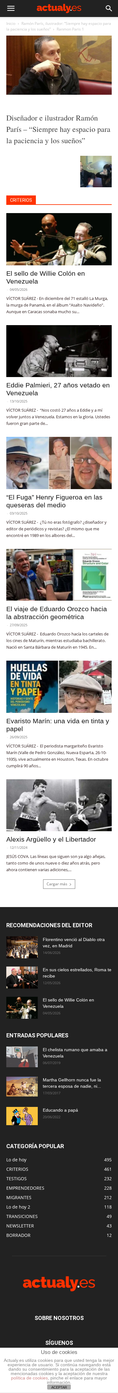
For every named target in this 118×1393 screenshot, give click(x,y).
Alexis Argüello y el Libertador (51, 839)
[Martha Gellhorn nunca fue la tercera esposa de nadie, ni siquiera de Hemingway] (22, 1087)
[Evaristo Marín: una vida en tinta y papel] (59, 687)
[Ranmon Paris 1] (59, 93)
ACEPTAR (59, 1387)
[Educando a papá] (22, 1116)
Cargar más (57, 884)
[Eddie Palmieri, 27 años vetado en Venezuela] (59, 351)
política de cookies (29, 1377)
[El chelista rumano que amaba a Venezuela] (22, 1056)
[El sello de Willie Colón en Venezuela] (59, 239)
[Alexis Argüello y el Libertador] (59, 805)
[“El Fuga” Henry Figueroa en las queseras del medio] (59, 463)
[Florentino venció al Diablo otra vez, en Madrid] (22, 947)
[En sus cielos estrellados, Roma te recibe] (22, 978)
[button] (11, 8)
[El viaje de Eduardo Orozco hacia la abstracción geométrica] (59, 575)
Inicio (10, 23)
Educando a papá (60, 1110)
